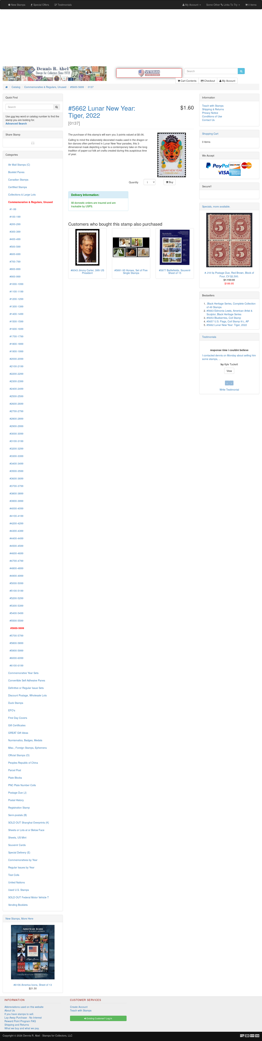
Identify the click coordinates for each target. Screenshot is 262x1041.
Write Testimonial (229, 389)
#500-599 (14, 246)
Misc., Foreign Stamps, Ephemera (27, 747)
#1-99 (12, 209)
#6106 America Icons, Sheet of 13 (33, 985)
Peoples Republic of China (23, 762)
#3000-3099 (15, 433)
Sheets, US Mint (17, 837)
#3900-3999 (15, 501)
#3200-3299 (15, 448)
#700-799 (14, 261)
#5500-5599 (15, 620)
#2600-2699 (15, 403)
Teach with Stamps (213, 105)
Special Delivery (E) (19, 852)
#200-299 (14, 224)
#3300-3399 (15, 456)
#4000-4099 (15, 508)
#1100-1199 (15, 291)
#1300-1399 (15, 306)
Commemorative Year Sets (23, 673)
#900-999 (14, 276)
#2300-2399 (15, 381)
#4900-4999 (15, 575)
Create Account (79, 1007)
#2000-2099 (15, 358)
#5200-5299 (15, 598)
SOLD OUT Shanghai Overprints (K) (28, 822)
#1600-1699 (15, 329)
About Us (9, 1010)
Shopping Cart (210, 133)
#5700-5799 (15, 635)
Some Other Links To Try (222, 4)
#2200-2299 (15, 373)
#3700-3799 (15, 486)
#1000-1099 (15, 284)
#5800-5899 (15, 643)
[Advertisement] (131, 38)
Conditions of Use (212, 116)
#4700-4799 (15, 560)
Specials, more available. (216, 206)
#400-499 (14, 239)
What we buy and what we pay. (21, 1028)
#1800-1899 (15, 344)
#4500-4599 (15, 545)
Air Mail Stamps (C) (19, 164)
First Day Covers (17, 718)
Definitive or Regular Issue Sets (26, 688)
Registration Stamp (19, 807)
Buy (170, 182)
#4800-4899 (15, 568)
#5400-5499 (15, 613)
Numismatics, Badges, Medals (25, 740)
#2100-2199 (15, 366)
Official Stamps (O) (19, 755)
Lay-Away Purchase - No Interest (23, 1017)
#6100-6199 (15, 665)
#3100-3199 (15, 441)
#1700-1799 (15, 336)
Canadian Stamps (18, 179)
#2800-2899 (15, 418)
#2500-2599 (15, 396)
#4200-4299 (15, 523)
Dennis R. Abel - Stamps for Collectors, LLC (47, 1035)
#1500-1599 (15, 321)
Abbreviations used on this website (23, 1007)
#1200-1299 (15, 299)
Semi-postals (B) (17, 815)
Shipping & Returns (213, 109)
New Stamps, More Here (19, 918)
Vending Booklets (18, 905)
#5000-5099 (15, 583)
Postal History (16, 800)
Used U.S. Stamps (18, 890)
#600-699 (14, 254)
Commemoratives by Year (22, 860)
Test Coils (13, 875)
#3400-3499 (15, 463)
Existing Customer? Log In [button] (99, 1018)
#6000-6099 (15, 658)
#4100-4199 (15, 516)
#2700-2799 (15, 411)
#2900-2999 (15, 426)
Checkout (209, 80)
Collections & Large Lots (22, 194)
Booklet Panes (16, 172)
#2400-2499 (15, 388)
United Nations (16, 882)
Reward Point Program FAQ (20, 1021)
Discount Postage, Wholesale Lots (27, 695)
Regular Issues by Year (21, 867)
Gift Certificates (16, 725)
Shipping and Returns (16, 1024)
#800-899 (14, 269)
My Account (228, 80)
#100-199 (14, 216)
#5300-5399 (15, 605)
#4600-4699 (15, 553)
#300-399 (14, 231)
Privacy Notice (210, 113)
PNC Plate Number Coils (22, 785)
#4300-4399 (15, 531)
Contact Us (208, 120)
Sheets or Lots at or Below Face (26, 830)
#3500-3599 (15, 471)
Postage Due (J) (17, 792)
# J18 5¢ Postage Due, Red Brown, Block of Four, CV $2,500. (229, 274)
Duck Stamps (15, 703)
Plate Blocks (15, 777)
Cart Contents (188, 80)
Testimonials (209, 337)
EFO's (11, 710)
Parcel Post (14, 770)
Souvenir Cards (17, 845)
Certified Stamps (17, 187)
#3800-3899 (15, 493)
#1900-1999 (15, 351)
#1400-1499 (15, 314)
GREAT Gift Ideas (18, 732)
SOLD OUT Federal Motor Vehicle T (28, 897)
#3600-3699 (15, 478)
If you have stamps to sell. (19, 1014)
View (229, 371)
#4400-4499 (15, 538)
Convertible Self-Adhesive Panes (26, 680)
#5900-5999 (15, 650)
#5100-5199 (15, 590)
